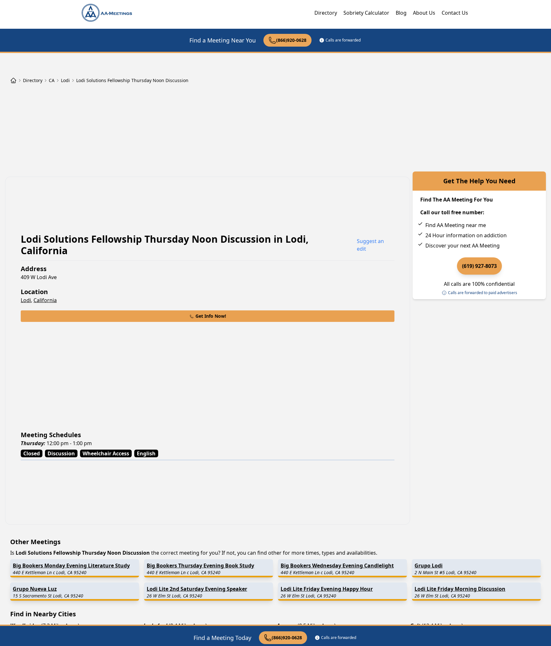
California (45, 300)
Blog (401, 12)
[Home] (13, 80)
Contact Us (455, 12)
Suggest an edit (370, 245)
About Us (424, 12)
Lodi (26, 300)
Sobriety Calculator (366, 12)
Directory (325, 12)
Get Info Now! (210, 316)
